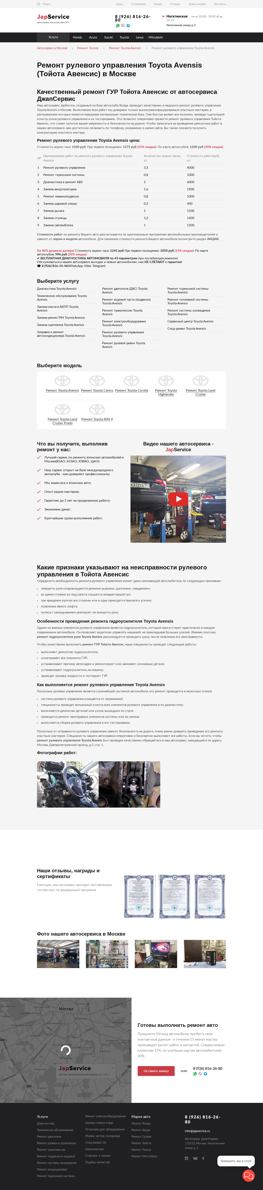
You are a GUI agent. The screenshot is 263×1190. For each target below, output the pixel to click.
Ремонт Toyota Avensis (62, 390)
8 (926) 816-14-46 (55, 266)
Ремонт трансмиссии (51, 1149)
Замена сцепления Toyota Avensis (60, 325)
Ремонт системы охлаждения (56, 1163)
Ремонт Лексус (141, 1149)
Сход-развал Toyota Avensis (186, 328)
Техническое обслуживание (55, 1130)
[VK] (195, 1158)
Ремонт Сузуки (141, 1136)
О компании (138, 4)
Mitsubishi (156, 37)
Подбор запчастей (97, 1162)
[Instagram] (186, 1158)
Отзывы (175, 4)
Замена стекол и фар (99, 1123)
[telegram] (128, 25)
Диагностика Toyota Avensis (57, 288)
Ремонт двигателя (49, 1136)
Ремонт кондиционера (52, 1169)
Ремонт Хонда (141, 1123)
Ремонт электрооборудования (105, 1116)
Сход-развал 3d (95, 1142)
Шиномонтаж (94, 1149)
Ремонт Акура (141, 1130)
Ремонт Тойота (141, 1143)
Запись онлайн (197, 4)
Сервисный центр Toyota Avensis (190, 321)
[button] (248, 1175)
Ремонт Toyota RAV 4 (97, 419)
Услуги (53, 37)
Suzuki (108, 37)
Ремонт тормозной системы (56, 1176)
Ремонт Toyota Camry (97, 390)
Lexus (140, 37)
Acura (93, 37)
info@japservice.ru (197, 1131)
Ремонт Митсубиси (144, 1156)
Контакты (220, 4)
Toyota (124, 37)
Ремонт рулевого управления (56, 1143)
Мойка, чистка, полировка (102, 1136)
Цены (119, 4)
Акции (158, 4)
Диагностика (45, 1123)
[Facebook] (203, 1158)
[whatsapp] (118, 25)
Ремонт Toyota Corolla (131, 390)
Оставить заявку (156, 1071)
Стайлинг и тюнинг (98, 1155)
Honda (77, 37)
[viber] (123, 25)
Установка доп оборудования (105, 1129)
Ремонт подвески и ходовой (56, 1156)
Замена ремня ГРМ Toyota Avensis (61, 317)
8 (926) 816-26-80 (133, 18)
